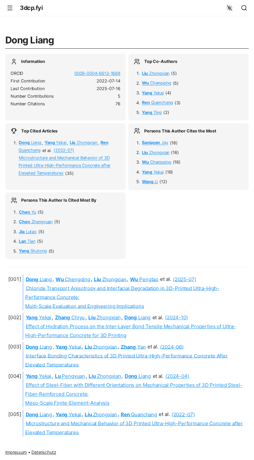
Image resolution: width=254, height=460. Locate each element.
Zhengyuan (36, 221)
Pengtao (144, 279)
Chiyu (70, 317)
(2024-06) (172, 346)
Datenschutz (43, 452)
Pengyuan (70, 376)
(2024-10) (176, 317)
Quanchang (157, 102)
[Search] (244, 8)
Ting (152, 112)
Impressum (16, 452)
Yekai (153, 92)
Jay (155, 142)
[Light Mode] (229, 8)
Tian (27, 241)
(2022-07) (64, 150)
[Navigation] (10, 8)
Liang (30, 142)
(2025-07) (184, 279)
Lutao (28, 231)
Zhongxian (155, 73)
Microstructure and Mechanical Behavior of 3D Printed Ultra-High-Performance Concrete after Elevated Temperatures (64, 166)
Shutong (33, 251)
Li (150, 181)
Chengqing (156, 83)
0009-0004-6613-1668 (97, 73)
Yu (27, 212)
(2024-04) (177, 376)
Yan (133, 346)
